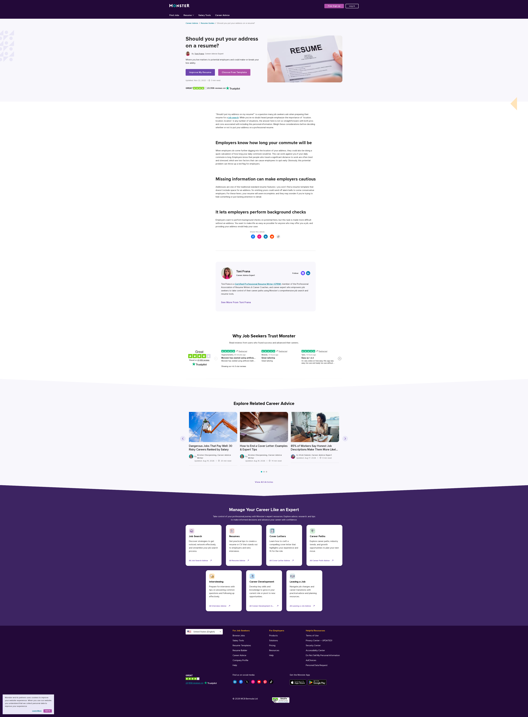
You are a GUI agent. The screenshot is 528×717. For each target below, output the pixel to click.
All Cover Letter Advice (280, 560)
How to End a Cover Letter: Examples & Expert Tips (264, 447)
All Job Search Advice (198, 560)
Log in (352, 6)
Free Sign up (334, 6)
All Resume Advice (237, 560)
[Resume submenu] (193, 15)
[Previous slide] (183, 438)
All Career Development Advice (263, 606)
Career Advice (192, 23)
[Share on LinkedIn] (266, 237)
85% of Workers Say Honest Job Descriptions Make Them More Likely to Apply (314, 447)
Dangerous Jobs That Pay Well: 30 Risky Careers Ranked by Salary (210, 447)
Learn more (37, 711)
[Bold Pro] (303, 273)
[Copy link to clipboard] (278, 237)
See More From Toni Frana (236, 302)
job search (233, 117)
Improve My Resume (200, 72)
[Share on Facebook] (253, 237)
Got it (47, 711)
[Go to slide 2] (264, 471)
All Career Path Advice (320, 560)
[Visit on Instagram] (259, 237)
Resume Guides (207, 23)
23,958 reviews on (194, 683)
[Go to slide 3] (266, 471)
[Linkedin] (308, 273)
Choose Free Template (234, 72)
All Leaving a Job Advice (300, 606)
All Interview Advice (217, 606)
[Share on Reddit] (272, 237)
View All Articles (264, 482)
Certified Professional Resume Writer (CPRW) (258, 284)
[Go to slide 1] (261, 471)
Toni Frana (199, 54)
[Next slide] (345, 438)
